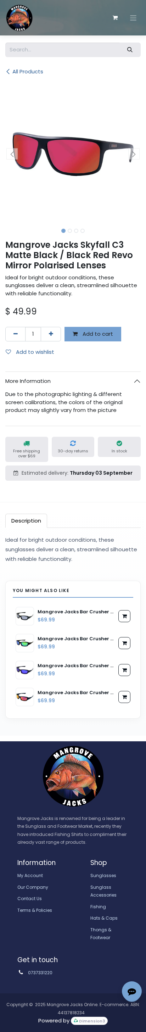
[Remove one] (15, 334)
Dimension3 (91, 1021)
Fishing (98, 907)
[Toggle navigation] (133, 17)
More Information (28, 381)
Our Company (32, 887)
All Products (27, 71)
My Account (30, 875)
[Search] (130, 50)
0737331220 (40, 973)
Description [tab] (26, 520)
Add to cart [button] (97, 334)
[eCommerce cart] (115, 18)
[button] (12, 154)
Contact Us (29, 899)
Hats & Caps (104, 918)
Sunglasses (103, 875)
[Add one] (51, 334)
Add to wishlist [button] (34, 352)
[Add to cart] (124, 616)
